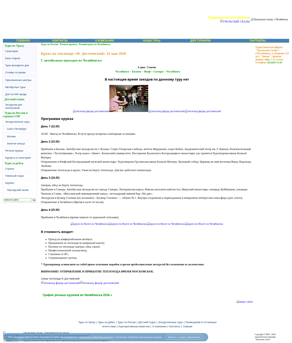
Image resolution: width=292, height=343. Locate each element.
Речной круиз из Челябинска (94, 44)
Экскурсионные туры (170, 322)
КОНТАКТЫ (60, 40)
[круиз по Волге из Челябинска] (89, 223)
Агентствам (109, 326)
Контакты (174, 326)
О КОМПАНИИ (104, 40)
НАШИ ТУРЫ (151, 40)
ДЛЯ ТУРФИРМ (200, 40)
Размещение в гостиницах (201, 322)
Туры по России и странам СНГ (15, 114)
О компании (159, 326)
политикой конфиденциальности (96, 337)
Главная (187, 326)
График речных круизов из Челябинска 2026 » (77, 295)
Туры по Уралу (14, 45)
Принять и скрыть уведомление (184, 337)
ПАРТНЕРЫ (258, 40)
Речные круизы (68, 44)
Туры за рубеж (14, 163)
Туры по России (49, 44)
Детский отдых (15, 99)
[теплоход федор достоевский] (91, 111)
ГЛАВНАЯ (23, 40)
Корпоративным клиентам (134, 326)
